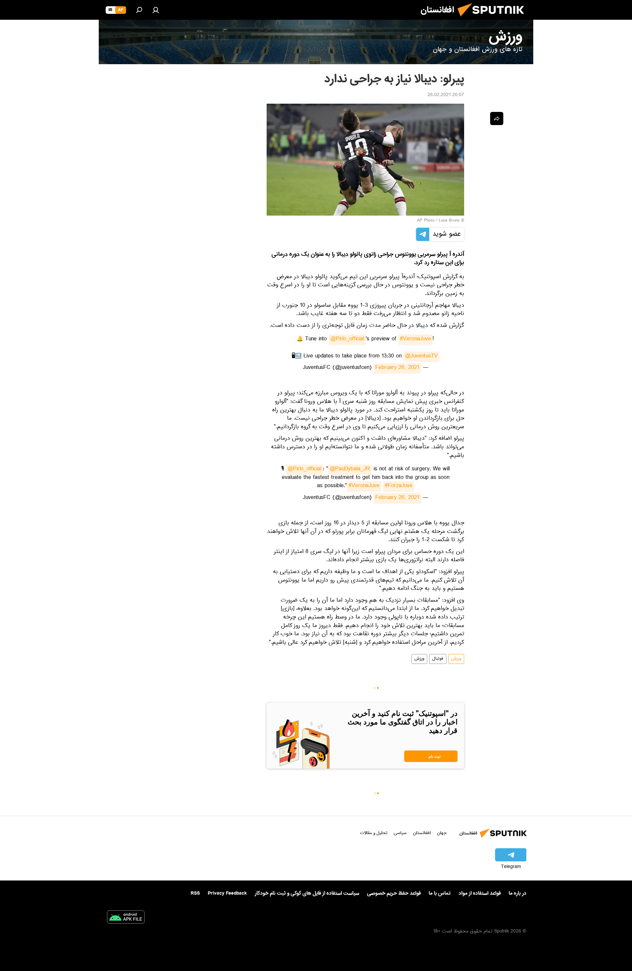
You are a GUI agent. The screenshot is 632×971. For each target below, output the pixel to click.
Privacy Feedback (227, 893)
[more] (496, 118)
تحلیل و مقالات (373, 833)
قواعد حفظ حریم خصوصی (394, 893)
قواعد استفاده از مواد (480, 893)
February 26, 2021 (397, 368)
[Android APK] (125, 918)
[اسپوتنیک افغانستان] (493, 19)
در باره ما (517, 893)
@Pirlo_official (347, 339)
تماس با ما (440, 893)
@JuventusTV (421, 357)
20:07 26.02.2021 (446, 95)
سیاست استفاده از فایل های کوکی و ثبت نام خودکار (307, 893)
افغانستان (422, 833)
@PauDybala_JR (350, 469)
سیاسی (400, 833)
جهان (441, 833)
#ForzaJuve (398, 486)
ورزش (456, 659)
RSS (195, 893)
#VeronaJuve (415, 339)
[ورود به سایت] (155, 9)
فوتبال (437, 659)
